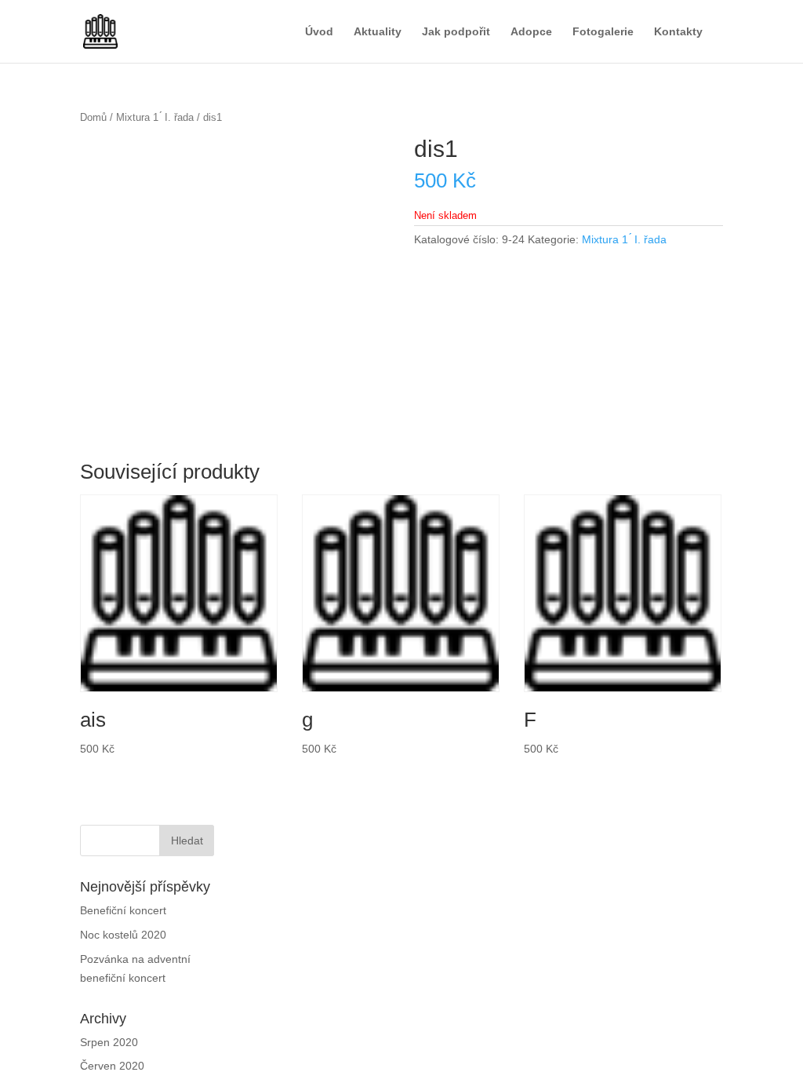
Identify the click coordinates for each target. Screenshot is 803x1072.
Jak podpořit (452, 32)
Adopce (527, 32)
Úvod (312, 32)
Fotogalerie (599, 32)
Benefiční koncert (124, 924)
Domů (94, 117)
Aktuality (372, 32)
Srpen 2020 (108, 1056)
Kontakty (677, 32)
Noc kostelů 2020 (125, 949)
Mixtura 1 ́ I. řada (155, 117)
